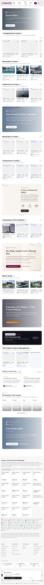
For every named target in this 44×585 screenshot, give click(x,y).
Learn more (17, 574)
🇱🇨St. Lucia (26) (4, 525)
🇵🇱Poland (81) (4, 520)
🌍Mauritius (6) (36, 528)
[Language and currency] (38, 3)
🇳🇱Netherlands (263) (13, 519)
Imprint (35, 554)
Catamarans (3, 550)
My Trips (24, 546)
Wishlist (24, 548)
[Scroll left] (33, 372)
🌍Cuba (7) (30, 528)
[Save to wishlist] (18, 42)
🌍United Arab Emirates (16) (36, 527)
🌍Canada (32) (24, 523)
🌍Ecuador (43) (28, 522)
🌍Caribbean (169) (21, 519)
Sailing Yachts (4, 548)
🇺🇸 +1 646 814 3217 (36, 583)
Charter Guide (14, 546)
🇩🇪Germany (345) (4, 519)
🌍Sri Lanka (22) (32, 525)
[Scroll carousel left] (38, 38)
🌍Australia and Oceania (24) (14, 525)
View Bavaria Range (11, 443)
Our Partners (36, 552)
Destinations (3, 554)
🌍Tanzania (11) (10, 528)
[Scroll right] (36, 372)
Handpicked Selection (16, 554)
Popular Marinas (23, 468)
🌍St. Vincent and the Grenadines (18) (16, 527)
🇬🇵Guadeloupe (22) (24, 525)
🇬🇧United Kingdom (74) (12, 520)
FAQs (13, 552)
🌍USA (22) (38, 525)
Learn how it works (25, 266)
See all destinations (21, 413)
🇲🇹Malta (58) (10, 522)
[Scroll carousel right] (41, 38)
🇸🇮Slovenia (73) (21, 520)
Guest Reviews (36, 550)
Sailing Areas (31, 468)
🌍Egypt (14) (3, 528)
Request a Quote (23, 443)
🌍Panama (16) (27, 527)
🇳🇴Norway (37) (12, 523)
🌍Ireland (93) (29, 519)
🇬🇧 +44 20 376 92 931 (28, 583)
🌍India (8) (24, 528)
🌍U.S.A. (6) (3, 530)
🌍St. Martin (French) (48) (19, 522)
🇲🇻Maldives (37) (4, 523)
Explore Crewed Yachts (12, 322)
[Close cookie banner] (39, 572)
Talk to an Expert (10, 127)
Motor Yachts (3, 552)
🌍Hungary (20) (4, 527)
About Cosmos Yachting (38, 546)
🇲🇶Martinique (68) (28, 520)
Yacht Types (15, 468)
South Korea (3, 556)
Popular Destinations (7, 468)
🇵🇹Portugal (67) (36, 520)
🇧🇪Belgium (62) (4, 522)
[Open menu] (41, 3)
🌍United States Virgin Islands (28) (35, 523)
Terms (2, 581)
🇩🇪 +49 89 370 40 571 (20, 583)
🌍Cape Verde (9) (18, 528)
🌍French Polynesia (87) (38, 519)
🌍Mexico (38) (35, 522)
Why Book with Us (37, 548)
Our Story (24, 210)
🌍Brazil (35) (18, 523)
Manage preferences (8, 575)
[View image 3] (8, 360)
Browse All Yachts (4, 546)
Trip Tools (14, 548)
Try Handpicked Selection (12, 266)
